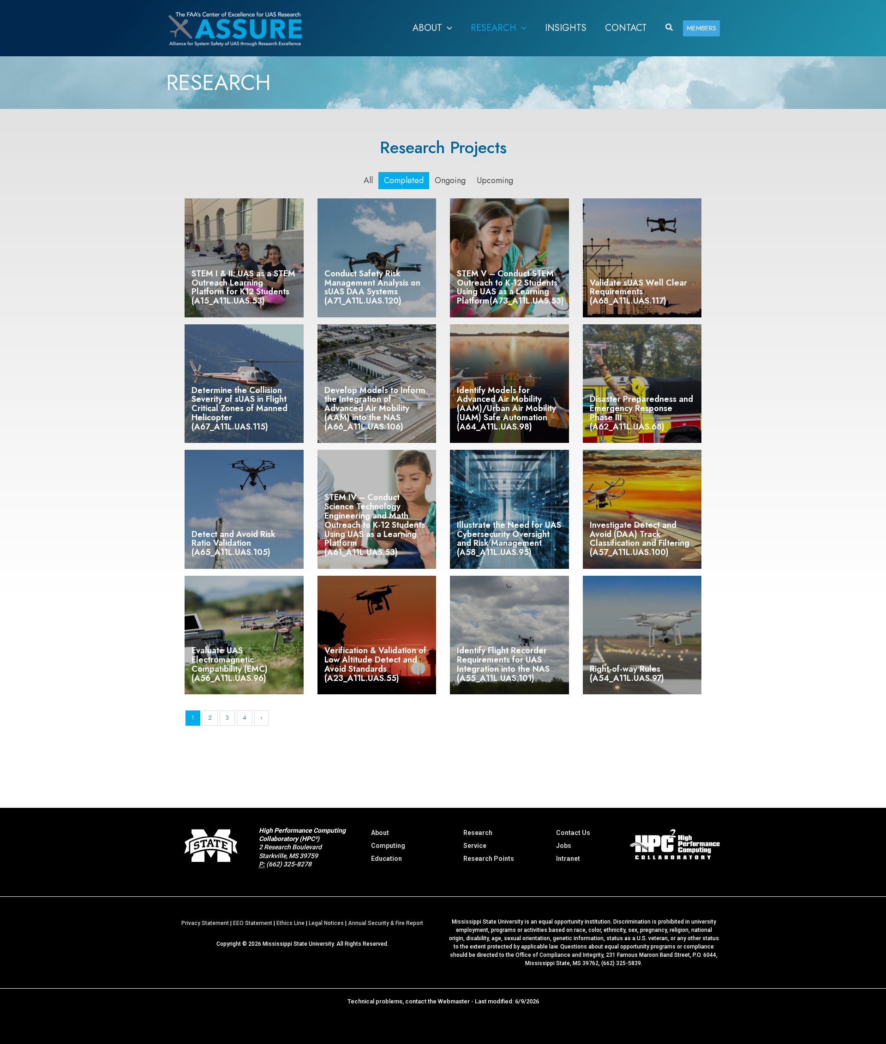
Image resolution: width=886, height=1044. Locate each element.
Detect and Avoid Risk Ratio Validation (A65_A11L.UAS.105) (233, 543)
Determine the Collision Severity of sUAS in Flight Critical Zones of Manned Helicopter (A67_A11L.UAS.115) (239, 408)
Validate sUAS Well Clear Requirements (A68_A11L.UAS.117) (638, 292)
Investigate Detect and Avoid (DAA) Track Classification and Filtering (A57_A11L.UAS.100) (639, 538)
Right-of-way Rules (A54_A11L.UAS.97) (627, 673)
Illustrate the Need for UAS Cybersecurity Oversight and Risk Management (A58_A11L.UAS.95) (509, 538)
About (380, 832)
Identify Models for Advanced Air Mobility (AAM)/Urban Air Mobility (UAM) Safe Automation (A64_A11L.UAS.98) (506, 408)
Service (474, 845)
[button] (447, 28)
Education (386, 858)
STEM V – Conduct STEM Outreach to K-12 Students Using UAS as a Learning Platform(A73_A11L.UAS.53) (510, 287)
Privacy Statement (205, 923)
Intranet (568, 858)
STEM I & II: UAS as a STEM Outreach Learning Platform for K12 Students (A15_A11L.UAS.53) (243, 287)
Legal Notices (326, 923)
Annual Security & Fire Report (385, 923)
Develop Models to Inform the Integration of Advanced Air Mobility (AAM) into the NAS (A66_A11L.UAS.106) (374, 408)
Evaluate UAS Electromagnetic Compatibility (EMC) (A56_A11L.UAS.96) (230, 664)
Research (477, 832)
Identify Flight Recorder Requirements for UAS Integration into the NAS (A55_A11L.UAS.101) (503, 664)
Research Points (488, 858)
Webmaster (454, 1001)
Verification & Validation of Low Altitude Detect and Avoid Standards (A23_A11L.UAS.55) (375, 664)
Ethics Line (290, 923)
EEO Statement (252, 923)
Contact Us (573, 832)
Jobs (563, 845)
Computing (388, 845)
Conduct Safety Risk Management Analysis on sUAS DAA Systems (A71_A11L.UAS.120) (372, 287)
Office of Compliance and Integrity (559, 955)
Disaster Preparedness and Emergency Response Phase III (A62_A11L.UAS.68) (641, 412)
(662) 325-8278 (288, 864)
